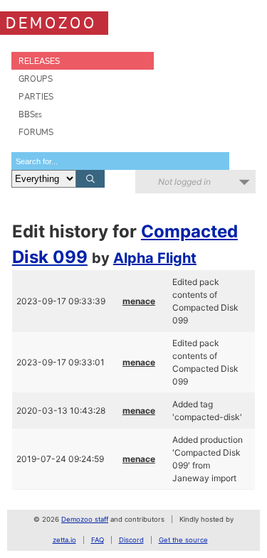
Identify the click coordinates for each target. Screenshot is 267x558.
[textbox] (120, 161)
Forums (36, 132)
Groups (36, 78)
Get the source (183, 540)
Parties (36, 96)
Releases (39, 60)
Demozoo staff (84, 519)
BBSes (30, 114)
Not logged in (184, 181)
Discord (131, 540)
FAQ (97, 540)
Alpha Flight (155, 258)
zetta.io (64, 540)
